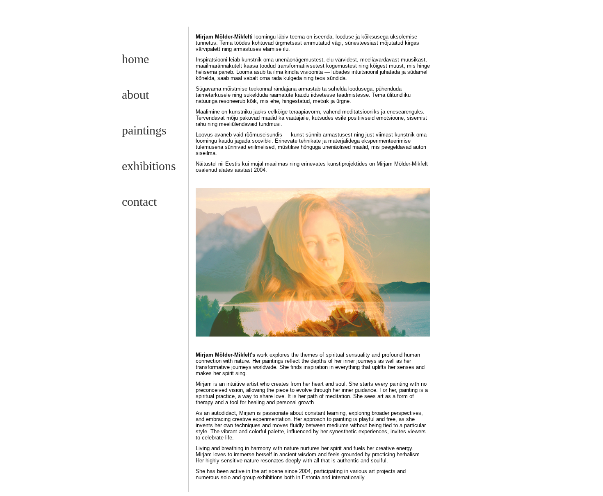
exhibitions (149, 166)
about (135, 94)
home (135, 59)
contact (139, 201)
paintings (144, 130)
